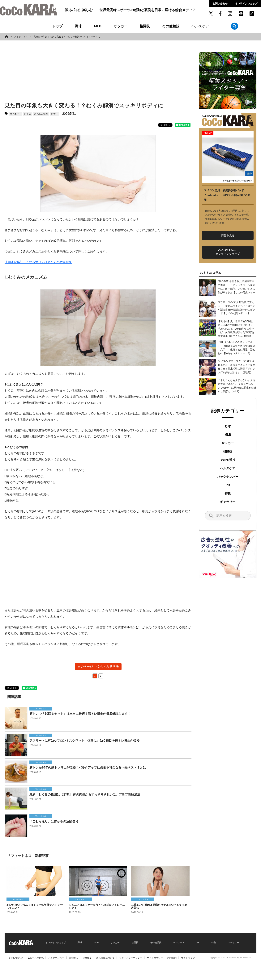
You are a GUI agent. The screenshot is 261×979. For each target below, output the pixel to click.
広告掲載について (105, 957)
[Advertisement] (98, 72)
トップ (57, 26)
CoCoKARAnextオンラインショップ (228, 252)
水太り (54, 114)
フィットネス (21, 36)
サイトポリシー (155, 957)
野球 (78, 26)
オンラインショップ (246, 3)
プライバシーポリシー (130, 957)
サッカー (120, 26)
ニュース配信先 (36, 957)
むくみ (27, 114)
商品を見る (227, 235)
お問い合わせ (220, 3)
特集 (228, 493)
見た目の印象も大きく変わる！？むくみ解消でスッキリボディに (67, 36)
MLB (97, 26)
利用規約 (172, 957)
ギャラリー (227, 501)
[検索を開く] (234, 26)
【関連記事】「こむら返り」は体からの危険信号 (38, 262)
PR (228, 485)
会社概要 (87, 957)
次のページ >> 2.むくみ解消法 (98, 666)
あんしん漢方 (41, 114)
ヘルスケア (200, 26)
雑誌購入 (73, 957)
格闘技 (145, 26)
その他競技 (170, 26)
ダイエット (15, 114)
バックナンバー (227, 476)
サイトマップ (188, 957)
